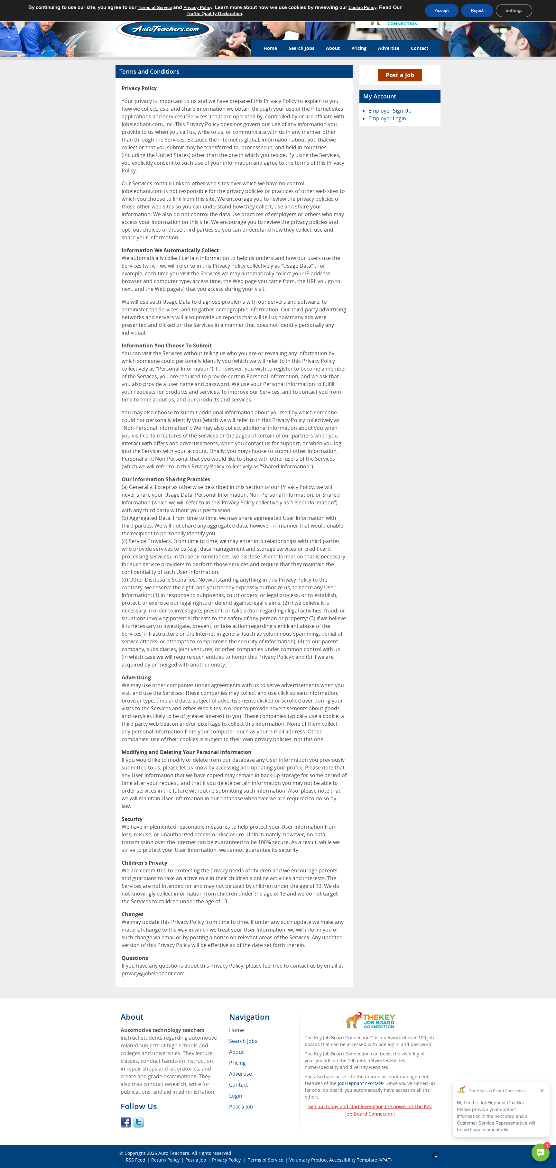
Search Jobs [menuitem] (243, 1040)
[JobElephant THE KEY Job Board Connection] (369, 1015)
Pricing (358, 48)
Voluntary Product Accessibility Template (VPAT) (340, 1160)
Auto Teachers (173, 1153)
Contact (419, 48)
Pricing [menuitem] (237, 1062)
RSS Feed (135, 1160)
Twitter (139, 1122)
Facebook (126, 1122)
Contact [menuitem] (238, 1084)
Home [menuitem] (236, 1030)
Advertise (388, 48)
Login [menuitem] (235, 1095)
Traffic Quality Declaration (214, 14)
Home (270, 48)
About (333, 48)
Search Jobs (301, 48)
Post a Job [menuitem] (241, 1106)
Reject (477, 10)
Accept (442, 10)
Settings (514, 10)
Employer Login (387, 118)
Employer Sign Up (390, 110)
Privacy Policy (227, 1160)
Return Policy (165, 1160)
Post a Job (400, 75)
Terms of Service (265, 1160)
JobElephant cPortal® (361, 1083)
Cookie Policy (362, 8)
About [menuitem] (236, 1051)
